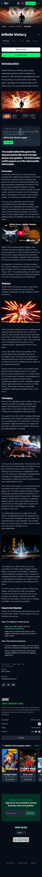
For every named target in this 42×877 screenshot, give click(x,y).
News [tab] (28, 41)
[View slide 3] (24, 116)
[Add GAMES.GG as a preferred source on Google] (21, 839)
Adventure (11, 777)
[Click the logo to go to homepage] (21, 827)
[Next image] (37, 102)
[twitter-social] (8, 685)
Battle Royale (29, 777)
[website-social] (4, 685)
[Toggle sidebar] (39, 3)
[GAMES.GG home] (6, 3)
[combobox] (18, 3)
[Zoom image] (21, 102)
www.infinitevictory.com (9, 679)
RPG (6, 777)
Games (4, 26)
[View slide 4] (33, 116)
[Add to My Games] (38, 34)
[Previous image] (5, 102)
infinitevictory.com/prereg (14, 628)
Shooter (23, 777)
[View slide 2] (15, 116)
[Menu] (2, 3)
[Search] (22, 3)
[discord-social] (13, 685)
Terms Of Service (22, 863)
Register (33, 863)
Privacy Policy (10, 863)
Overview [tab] (6, 41)
